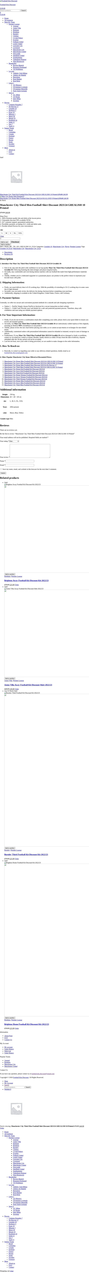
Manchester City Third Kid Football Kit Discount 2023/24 (24, 373)
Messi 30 (12, 116)
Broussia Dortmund (19, 67)
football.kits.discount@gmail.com (42, 1074)
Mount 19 (12, 118)
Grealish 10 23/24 (6, 248)
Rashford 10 (13, 120)
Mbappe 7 (12, 114)
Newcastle (16, 54)
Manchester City (18, 50)
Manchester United (19, 52)
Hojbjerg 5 (12, 110)
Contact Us (8, 1040)
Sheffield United (18, 55)
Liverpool (16, 48)
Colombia (12, 132)
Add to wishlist (5, 244)
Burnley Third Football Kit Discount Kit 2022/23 (26, 854)
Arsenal (15, 26)
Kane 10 (12, 112)
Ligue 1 (11, 83)
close (11, 1271)
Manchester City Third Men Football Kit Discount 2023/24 (24, 385)
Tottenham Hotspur (19, 59)
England (11, 136)
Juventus (16, 101)
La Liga (11, 71)
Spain (11, 142)
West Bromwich (18, 61)
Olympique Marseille (20, 89)
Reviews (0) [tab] (8, 254)
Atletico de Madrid (19, 75)
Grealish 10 (13, 108)
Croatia (11, 134)
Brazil (11, 130)
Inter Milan (17, 99)
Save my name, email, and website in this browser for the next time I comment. (30, 469)
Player (67, 246)
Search (23, 10)
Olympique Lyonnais (20, 87)
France (11, 138)
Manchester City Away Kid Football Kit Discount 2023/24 (24, 371)
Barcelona (16, 77)
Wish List (7, 1051)
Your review (5, 457)
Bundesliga (12, 63)
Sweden (11, 144)
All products (8, 20)
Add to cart (4, 242)
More (6, 148)
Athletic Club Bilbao (20, 73)
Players (6, 103)
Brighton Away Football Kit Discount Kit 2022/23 (26, 580)
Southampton (17, 57)
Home (6, 18)
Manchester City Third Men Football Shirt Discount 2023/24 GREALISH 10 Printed (33, 367)
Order (17, 585)
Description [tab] (8, 252)
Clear (2, 236)
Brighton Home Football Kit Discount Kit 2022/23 (26, 1024)
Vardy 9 (11, 126)
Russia (11, 140)
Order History (9, 1049)
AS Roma (16, 97)
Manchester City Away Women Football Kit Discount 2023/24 (25, 377)
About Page (8, 1036)
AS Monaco (17, 85)
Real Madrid (17, 79)
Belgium (16, 30)
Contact (11, 154)
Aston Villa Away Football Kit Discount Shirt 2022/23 (28, 685)
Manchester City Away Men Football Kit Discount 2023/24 (24, 383)
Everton (15, 40)
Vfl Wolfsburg (18, 69)
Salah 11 (12, 122)
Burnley (16, 34)
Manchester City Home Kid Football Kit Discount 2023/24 (24, 369)
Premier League (14, 24)
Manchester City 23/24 (33, 248)
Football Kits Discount (8, 5)
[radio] (2, 233)
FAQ (10, 152)
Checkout (15, 242)
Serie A (11, 93)
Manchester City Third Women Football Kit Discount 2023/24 (25, 379)
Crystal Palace (18, 38)
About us (12, 150)
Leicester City (18, 46)
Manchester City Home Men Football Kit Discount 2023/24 (24, 381)
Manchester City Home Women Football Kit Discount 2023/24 (25, 375)
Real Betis (16, 81)
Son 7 (11, 124)
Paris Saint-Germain (20, 91)
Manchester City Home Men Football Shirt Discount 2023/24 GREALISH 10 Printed (33, 361)
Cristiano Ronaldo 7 (15, 105)
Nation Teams (9, 128)
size (1, 230)
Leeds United (17, 44)
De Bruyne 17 (13, 106)
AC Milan (16, 95)
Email (2, 465)
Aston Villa (17, 28)
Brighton (16, 32)
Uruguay (12, 146)
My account (8, 1047)
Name (2, 461)
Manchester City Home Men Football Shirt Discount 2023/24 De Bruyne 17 (30, 365)
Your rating (4, 441)
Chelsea (15, 36)
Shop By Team (9, 22)
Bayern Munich (18, 65)
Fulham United (18, 42)
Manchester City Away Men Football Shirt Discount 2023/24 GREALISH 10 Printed (33, 363)
